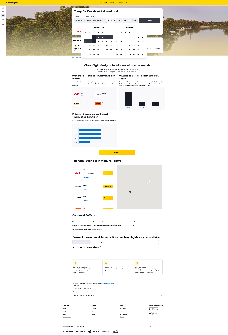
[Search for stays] (3, 12)
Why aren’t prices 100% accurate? (83, 295)
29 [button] (94, 54)
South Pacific (79, 57)
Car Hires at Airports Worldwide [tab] (102, 242)
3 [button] (102, 37)
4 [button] (106, 37)
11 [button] (106, 41)
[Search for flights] (3, 8)
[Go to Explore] (3, 19)
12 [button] (111, 41)
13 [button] (85, 45)
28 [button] (90, 54)
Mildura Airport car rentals (80, 251)
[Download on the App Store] (153, 313)
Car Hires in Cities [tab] (141, 242)
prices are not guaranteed (108, 283)
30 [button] (98, 54)
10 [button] (102, 41)
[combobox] (78, 16)
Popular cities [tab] (153, 242)
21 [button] (89, 50)
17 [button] (102, 45)
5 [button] (111, 37)
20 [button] (85, 50)
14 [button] (89, 45)
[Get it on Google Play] (153, 309)
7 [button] (89, 41)
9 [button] (98, 41)
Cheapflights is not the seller (82, 289)
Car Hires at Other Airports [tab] (81, 242)
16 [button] (98, 45)
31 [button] (142, 54)
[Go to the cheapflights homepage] (13, 3)
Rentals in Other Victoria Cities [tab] (123, 242)
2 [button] (98, 37)
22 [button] (94, 50)
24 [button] (102, 50)
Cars (73, 57)
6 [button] (85, 41)
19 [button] (111, 45)
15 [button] (94, 45)
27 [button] (85, 54)
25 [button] (107, 50)
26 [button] (111, 50)
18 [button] (107, 45)
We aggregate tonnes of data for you (84, 292)
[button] (3, 3)
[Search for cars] (3, 15)
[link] (117, 152)
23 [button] (98, 50)
